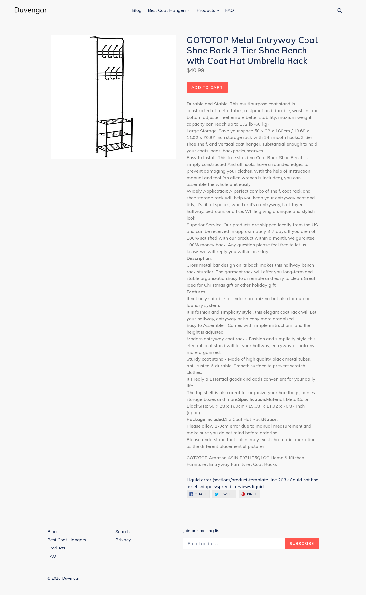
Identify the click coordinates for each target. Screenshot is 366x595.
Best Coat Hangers (168, 10)
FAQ (229, 10)
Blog (137, 10)
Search (122, 531)
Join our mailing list (202, 530)
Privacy (123, 540)
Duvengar (70, 578)
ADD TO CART (207, 87)
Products (206, 10)
